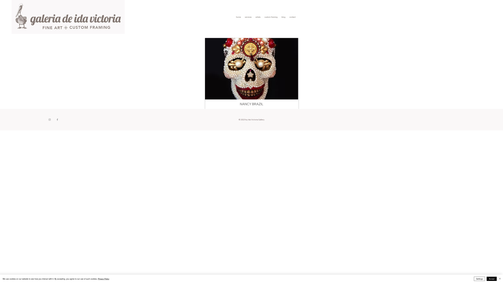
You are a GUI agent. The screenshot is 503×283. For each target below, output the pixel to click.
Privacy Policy (103, 278)
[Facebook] (57, 119)
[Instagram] (49, 119)
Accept (491, 278)
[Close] (499, 279)
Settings (479, 278)
